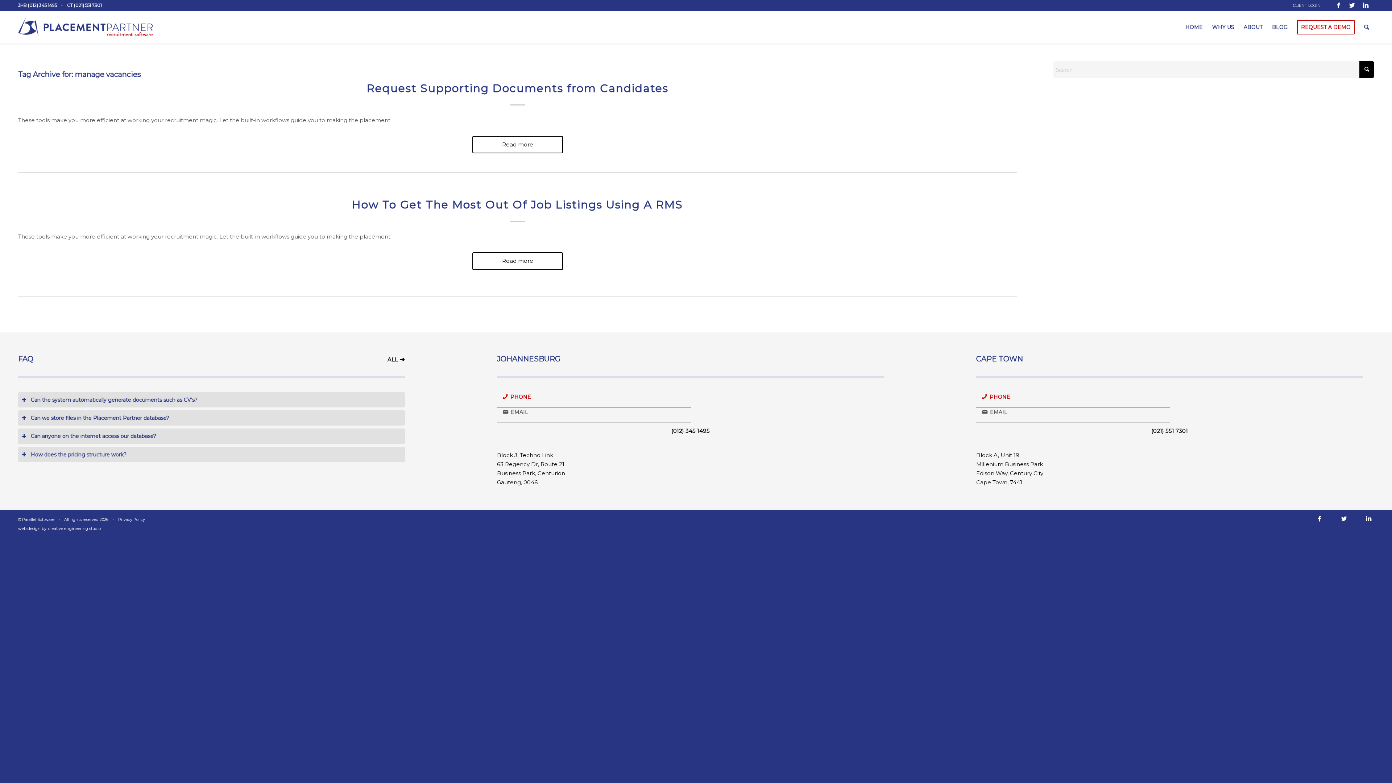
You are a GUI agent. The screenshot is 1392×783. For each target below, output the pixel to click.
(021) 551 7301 (1169, 430)
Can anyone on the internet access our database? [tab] (93, 436)
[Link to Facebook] (1338, 5)
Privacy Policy (131, 519)
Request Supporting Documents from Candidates (517, 88)
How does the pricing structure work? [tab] (79, 454)
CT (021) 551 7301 (84, 5)
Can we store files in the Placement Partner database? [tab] (100, 418)
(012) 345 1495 (690, 430)
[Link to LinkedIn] (1365, 5)
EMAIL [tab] (519, 412)
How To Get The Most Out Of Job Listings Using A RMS (517, 204)
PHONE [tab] (520, 397)
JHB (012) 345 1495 (37, 5)
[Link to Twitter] (1352, 5)
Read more (517, 144)
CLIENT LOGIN (1307, 5)
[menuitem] (1309, 5)
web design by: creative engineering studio (59, 528)
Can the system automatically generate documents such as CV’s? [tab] (114, 400)
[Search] (1366, 27)
